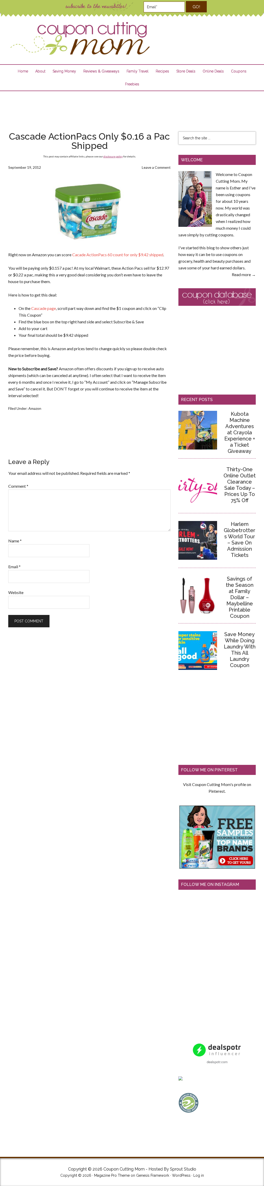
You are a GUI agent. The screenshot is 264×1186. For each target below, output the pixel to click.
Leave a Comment (156, 167)
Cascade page (43, 308)
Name (15, 540)
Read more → (244, 274)
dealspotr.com (217, 1061)
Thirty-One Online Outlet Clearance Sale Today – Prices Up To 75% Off (240, 484)
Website (15, 592)
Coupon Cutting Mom (79, 38)
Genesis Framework (152, 1175)
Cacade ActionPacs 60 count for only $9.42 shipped (117, 254)
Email (14, 566)
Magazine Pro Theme (112, 1175)
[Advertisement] (132, 107)
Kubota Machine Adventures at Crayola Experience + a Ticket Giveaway (239, 432)
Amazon (34, 408)
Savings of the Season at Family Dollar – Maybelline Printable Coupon (239, 597)
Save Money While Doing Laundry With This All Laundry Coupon (239, 649)
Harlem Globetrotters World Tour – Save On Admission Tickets (239, 539)
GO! (196, 6)
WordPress (181, 1175)
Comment (18, 486)
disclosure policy (113, 156)
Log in (198, 1175)
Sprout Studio (183, 1169)
